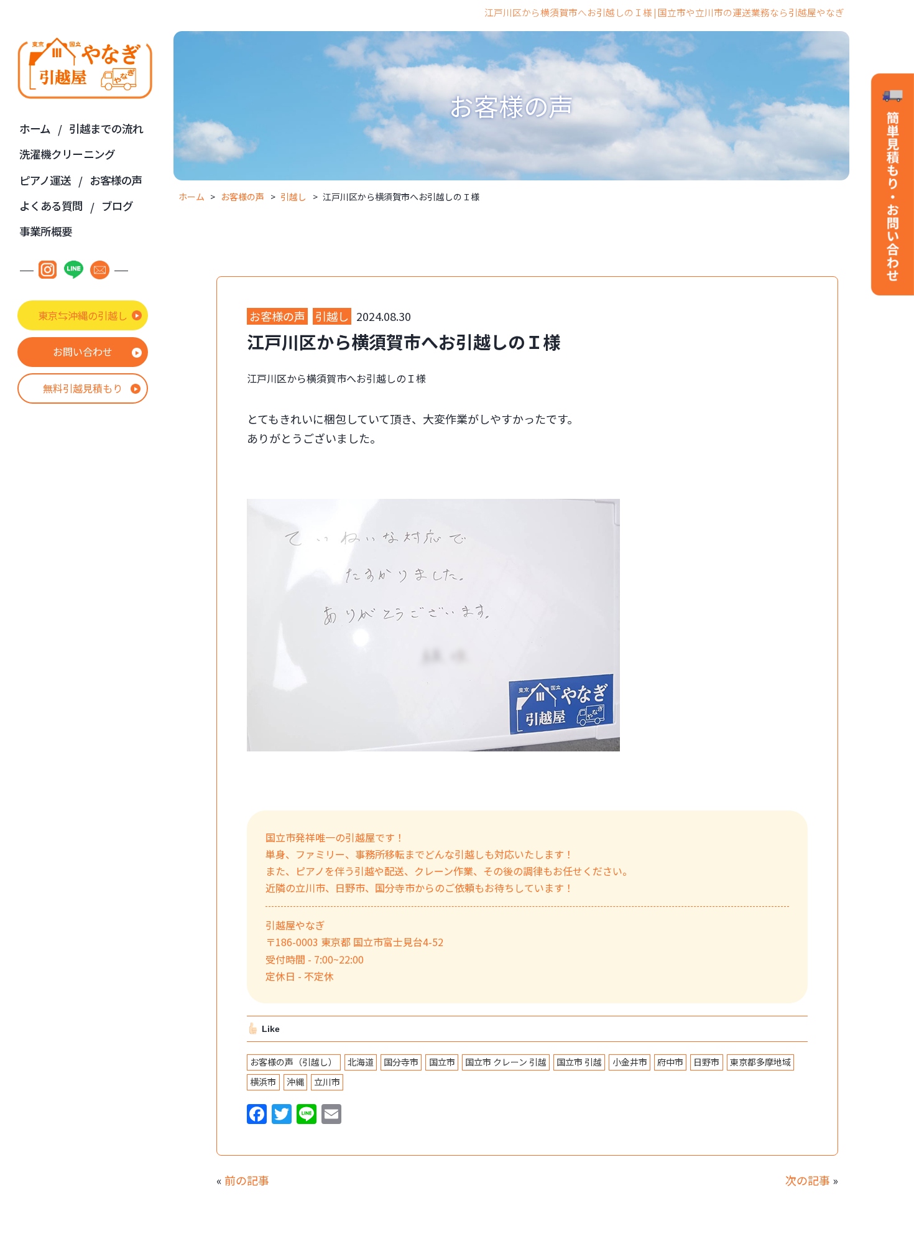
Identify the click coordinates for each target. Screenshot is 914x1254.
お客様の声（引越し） (293, 1062)
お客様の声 (116, 180)
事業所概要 (46, 231)
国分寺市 (401, 1062)
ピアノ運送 (45, 180)
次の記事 (807, 1180)
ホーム (34, 128)
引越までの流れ (106, 128)
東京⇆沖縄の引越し (82, 315)
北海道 (361, 1062)
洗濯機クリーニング (67, 154)
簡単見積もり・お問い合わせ (892, 185)
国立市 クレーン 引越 (506, 1062)
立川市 (327, 1081)
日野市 (706, 1062)
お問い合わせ (83, 351)
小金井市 (629, 1062)
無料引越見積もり (82, 388)
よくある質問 (51, 205)
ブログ (117, 205)
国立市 (442, 1062)
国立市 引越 (579, 1062)
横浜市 (263, 1081)
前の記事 (246, 1180)
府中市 (670, 1062)
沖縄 (295, 1081)
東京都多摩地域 (760, 1062)
